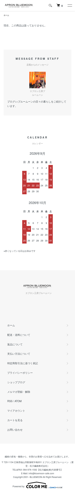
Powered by (18, 486)
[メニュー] (69, 5)
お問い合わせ (15, 429)
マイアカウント (16, 410)
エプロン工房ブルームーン (55, 462)
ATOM (18, 401)
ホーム (6, 15)
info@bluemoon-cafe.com (41, 473)
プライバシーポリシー (20, 372)
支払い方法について (18, 353)
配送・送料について (18, 335)
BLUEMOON (36, 476)
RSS (9, 401)
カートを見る (15, 420)
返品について (15, 344)
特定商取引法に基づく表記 (22, 363)
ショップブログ (16, 382)
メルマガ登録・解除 (18, 391)
